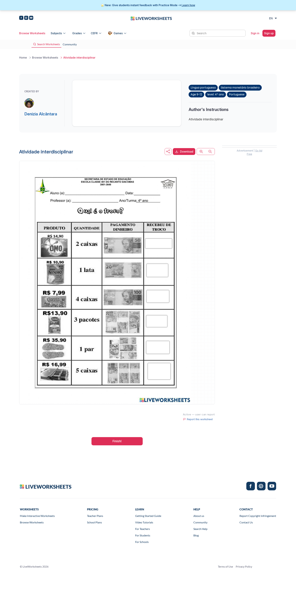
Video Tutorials (144, 522)
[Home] (151, 18)
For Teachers (142, 528)
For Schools (142, 541)
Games (118, 33)
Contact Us (246, 522)
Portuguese (236, 94)
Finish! (117, 441)
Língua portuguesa (203, 88)
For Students (142, 535)
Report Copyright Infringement (257, 515)
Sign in (255, 33)
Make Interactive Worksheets (37, 515)
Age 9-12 (196, 94)
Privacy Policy (244, 566)
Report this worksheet (200, 419)
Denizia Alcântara (40, 113)
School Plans (94, 522)
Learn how (188, 5)
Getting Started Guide (148, 515)
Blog (196, 535)
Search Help (200, 528)
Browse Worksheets (32, 33)
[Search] (193, 33)
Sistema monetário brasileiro (240, 88)
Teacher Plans (95, 515)
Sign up (269, 33)
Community (200, 522)
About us (198, 515)
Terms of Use (225, 566)
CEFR (94, 33)
